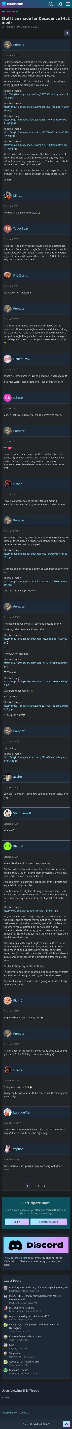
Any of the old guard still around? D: (29, 1316)
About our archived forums (24, 1361)
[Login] (59, 4)
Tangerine (15, 1353)
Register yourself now (48, 1210)
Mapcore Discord (18, 1370)
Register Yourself (48, 1221)
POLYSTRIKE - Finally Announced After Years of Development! (35, 1297)
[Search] (51, 4)
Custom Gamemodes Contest (25, 1336)
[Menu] (67, 4)
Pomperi (10, 26)
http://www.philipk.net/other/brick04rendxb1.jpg (31, 910)
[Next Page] (44, 1186)
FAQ (11, 1344)
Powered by (36, 1424)
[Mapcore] (12, 4)
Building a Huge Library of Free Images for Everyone (38, 1287)
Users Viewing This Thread (20, 1391)
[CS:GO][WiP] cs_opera (21, 1307)
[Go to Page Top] (66, 1424)
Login (17, 1221)
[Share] (67, 33)
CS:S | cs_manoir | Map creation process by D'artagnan (33, 1326)
